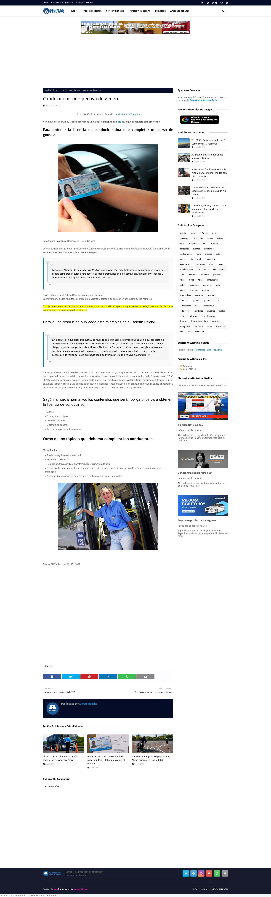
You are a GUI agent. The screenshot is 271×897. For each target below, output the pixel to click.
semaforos (206, 290)
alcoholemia (203, 269)
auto (218, 285)
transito (183, 233)
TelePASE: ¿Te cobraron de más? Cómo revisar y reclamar (208, 142)
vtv (191, 259)
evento (183, 316)
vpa (189, 332)
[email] (221, 2)
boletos (183, 290)
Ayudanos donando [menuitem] (179, 11)
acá (119, 121)
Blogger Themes (80, 889)
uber (182, 332)
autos (214, 233)
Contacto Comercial (84, 3)
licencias (65, 90)
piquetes (211, 259)
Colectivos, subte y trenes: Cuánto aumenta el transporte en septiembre (209, 209)
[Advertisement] (135, 58)
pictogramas (185, 326)
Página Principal (52, 90)
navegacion (217, 321)
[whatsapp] (212, 2)
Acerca (204, 889)
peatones (208, 301)
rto (218, 301)
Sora (55, 889)
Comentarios (189, 369)
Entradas (187, 366)
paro (199, 254)
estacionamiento (187, 269)
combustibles (219, 269)
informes (204, 233)
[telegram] (226, 2)
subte (182, 275)
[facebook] (216, 2)
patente (196, 301)
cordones (199, 311)
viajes (182, 280)
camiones (211, 295)
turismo (183, 259)
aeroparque (209, 306)
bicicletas (193, 275)
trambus (194, 290)
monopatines (185, 295)
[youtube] (209, 873)
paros (182, 244)
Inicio (45, 3)
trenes (193, 233)
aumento (199, 295)
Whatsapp (123, 114)
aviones (208, 254)
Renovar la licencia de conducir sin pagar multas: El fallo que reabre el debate (106, 760)
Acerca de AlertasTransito (62, 3)
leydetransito (185, 264)
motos (191, 280)
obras (211, 264)
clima (204, 244)
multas (183, 285)
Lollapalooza (185, 306)
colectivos (184, 238)
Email (209, 350)
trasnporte (221, 326)
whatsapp (199, 332)
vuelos (200, 259)
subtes (220, 238)
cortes (210, 238)
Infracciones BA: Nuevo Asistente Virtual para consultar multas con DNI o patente (209, 173)
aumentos (193, 244)
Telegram (135, 114)
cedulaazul (184, 301)
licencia (183, 321)
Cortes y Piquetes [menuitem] (115, 11)
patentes (217, 275)
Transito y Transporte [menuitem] (139, 11)
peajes (221, 264)
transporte (184, 249)
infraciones (194, 316)
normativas (200, 264)
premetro (198, 326)
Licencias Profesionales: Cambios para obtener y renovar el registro (63, 758)
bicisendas (194, 285)
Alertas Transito (88, 703)
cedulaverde (185, 311)
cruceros (211, 311)
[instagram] (207, 2)
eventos (196, 249)
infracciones (198, 238)
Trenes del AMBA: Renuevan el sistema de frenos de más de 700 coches (208, 191)
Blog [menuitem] (73, 11)
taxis (200, 280)
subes (209, 326)
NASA (197, 306)
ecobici (222, 311)
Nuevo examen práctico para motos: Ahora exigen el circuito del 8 (151, 758)
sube (218, 254)
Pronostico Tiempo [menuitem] (92, 11)
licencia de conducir (199, 321)
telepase (205, 275)
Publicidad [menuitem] (160, 11)
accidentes (209, 249)
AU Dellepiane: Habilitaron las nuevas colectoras (207, 156)
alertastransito (186, 254)
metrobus (207, 285)
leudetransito (209, 316)
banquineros (212, 280)
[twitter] (202, 2)
